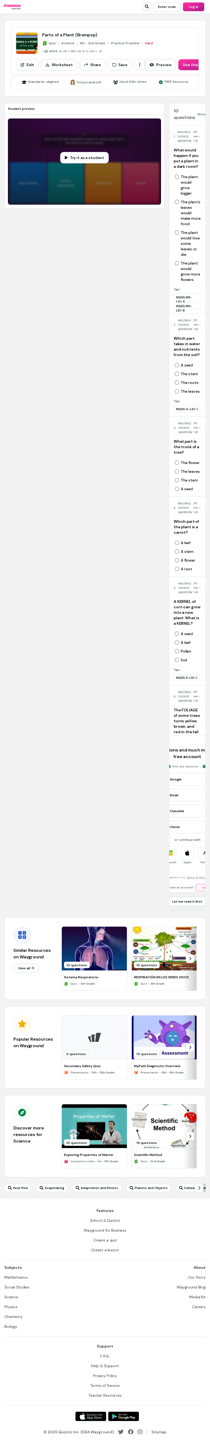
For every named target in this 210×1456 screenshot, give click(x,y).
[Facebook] (130, 1432)
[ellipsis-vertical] (139, 64)
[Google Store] (123, 1416)
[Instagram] (140, 1432)
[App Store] (90, 1416)
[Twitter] (121, 1432)
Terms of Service (198, 877)
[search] (146, 6)
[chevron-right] (190, 958)
